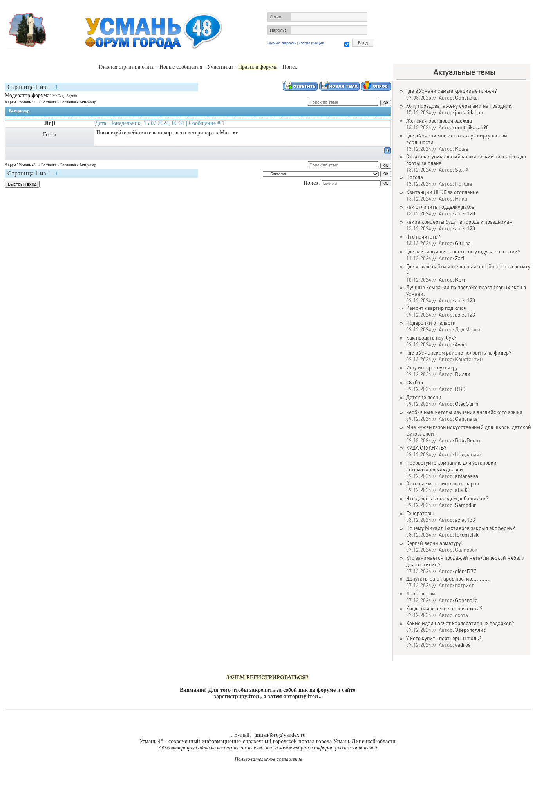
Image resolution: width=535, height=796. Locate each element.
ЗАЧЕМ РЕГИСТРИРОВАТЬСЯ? (267, 677)
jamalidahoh (469, 112)
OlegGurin (466, 403)
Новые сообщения (180, 67)
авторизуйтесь (302, 696)
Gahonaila (466, 97)
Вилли (462, 374)
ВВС (460, 388)
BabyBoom (467, 440)
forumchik (467, 534)
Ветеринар (88, 102)
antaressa (466, 475)
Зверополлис (470, 629)
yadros (463, 644)
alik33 (462, 490)
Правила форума (257, 67)
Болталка (49, 102)
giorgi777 (465, 571)
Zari (459, 258)
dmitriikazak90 (472, 127)
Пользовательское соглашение (268, 759)
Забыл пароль (282, 43)
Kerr (460, 279)
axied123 (465, 213)
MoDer (57, 96)
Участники (220, 67)
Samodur (465, 504)
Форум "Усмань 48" (21, 102)
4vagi (461, 344)
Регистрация (311, 43)
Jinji (49, 123)
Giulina (463, 243)
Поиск (289, 67)
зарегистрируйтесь (237, 696)
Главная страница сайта (126, 67)
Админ (71, 96)
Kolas (461, 148)
